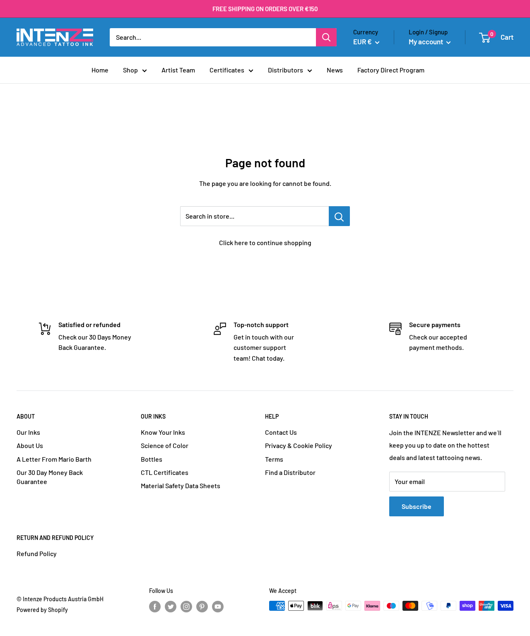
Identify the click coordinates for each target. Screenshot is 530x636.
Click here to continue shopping (265, 242)
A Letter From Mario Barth (54, 459)
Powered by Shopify (42, 609)
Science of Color (164, 445)
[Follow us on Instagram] (186, 606)
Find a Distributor (290, 472)
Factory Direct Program (390, 70)
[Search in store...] (339, 216)
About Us (30, 445)
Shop (130, 70)
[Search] (326, 37)
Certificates (227, 70)
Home (100, 70)
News (335, 70)
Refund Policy (37, 553)
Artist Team (178, 70)
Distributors (285, 70)
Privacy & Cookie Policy (298, 445)
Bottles (151, 459)
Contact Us (281, 432)
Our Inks (28, 432)
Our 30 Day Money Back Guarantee (50, 476)
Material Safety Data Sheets (180, 485)
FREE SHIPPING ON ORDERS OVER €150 (265, 8)
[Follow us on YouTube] (218, 606)
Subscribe (416, 506)
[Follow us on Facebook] (155, 606)
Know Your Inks (163, 432)
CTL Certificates (164, 472)
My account (426, 41)
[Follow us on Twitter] (170, 606)
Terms (274, 459)
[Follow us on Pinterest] (202, 606)
